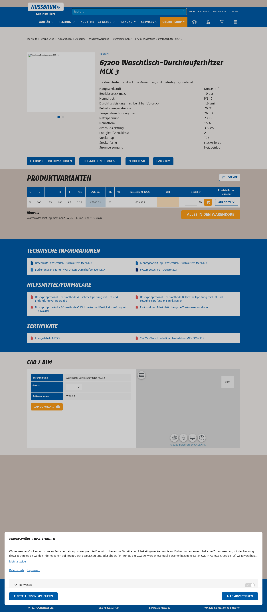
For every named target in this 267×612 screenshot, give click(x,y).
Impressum (33, 570)
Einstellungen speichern (33, 596)
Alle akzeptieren (240, 596)
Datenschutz (16, 570)
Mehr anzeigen (18, 561)
